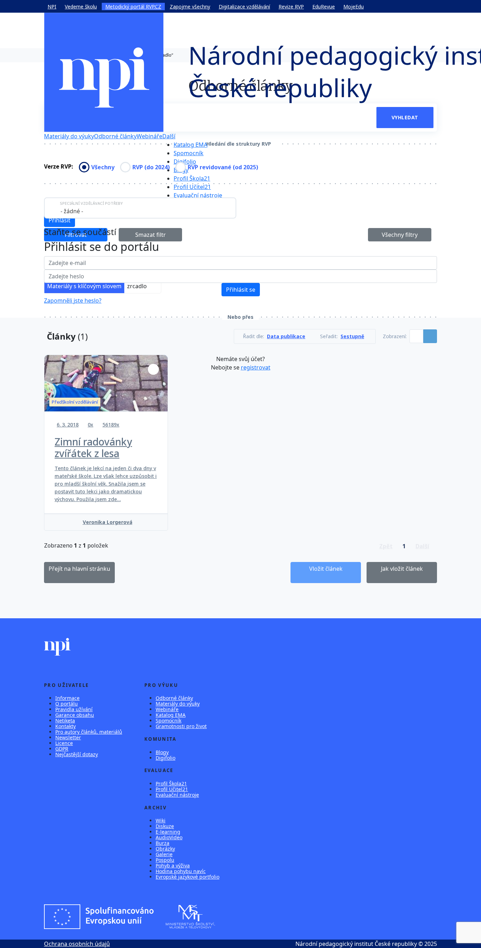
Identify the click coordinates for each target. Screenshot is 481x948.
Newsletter (68, 737)
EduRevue (323, 6)
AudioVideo (169, 837)
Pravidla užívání (74, 709)
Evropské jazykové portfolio (187, 876)
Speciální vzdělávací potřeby (91, 203)
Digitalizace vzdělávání (244, 6)
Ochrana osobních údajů (77, 944)
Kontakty (65, 726)
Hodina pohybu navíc (181, 871)
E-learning (168, 831)
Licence (64, 743)
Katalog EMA (190, 144)
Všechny (102, 167)
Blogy (162, 752)
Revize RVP (291, 6)
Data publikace (286, 336)
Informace (67, 698)
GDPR (61, 748)
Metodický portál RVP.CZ (133, 6)
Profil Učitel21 (192, 187)
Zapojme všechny (190, 6)
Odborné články (115, 136)
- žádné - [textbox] (72, 211)
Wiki (160, 820)
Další (168, 136)
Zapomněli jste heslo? (72, 300)
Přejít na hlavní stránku (79, 569)
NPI (52, 6)
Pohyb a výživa (173, 865)
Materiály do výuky (69, 136)
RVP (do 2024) (151, 167)
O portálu (66, 703)
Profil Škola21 (192, 178)
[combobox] (140, 208)
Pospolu (165, 860)
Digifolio (185, 161)
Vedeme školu (81, 6)
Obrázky (165, 848)
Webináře (149, 136)
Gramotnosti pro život (181, 726)
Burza (162, 843)
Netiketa (65, 720)
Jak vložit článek (402, 569)
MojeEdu (353, 6)
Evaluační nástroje (198, 195)
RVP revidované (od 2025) (223, 167)
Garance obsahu (74, 715)
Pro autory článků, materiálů (88, 731)
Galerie (164, 854)
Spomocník (189, 153)
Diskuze (165, 826)
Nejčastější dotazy (76, 754)
